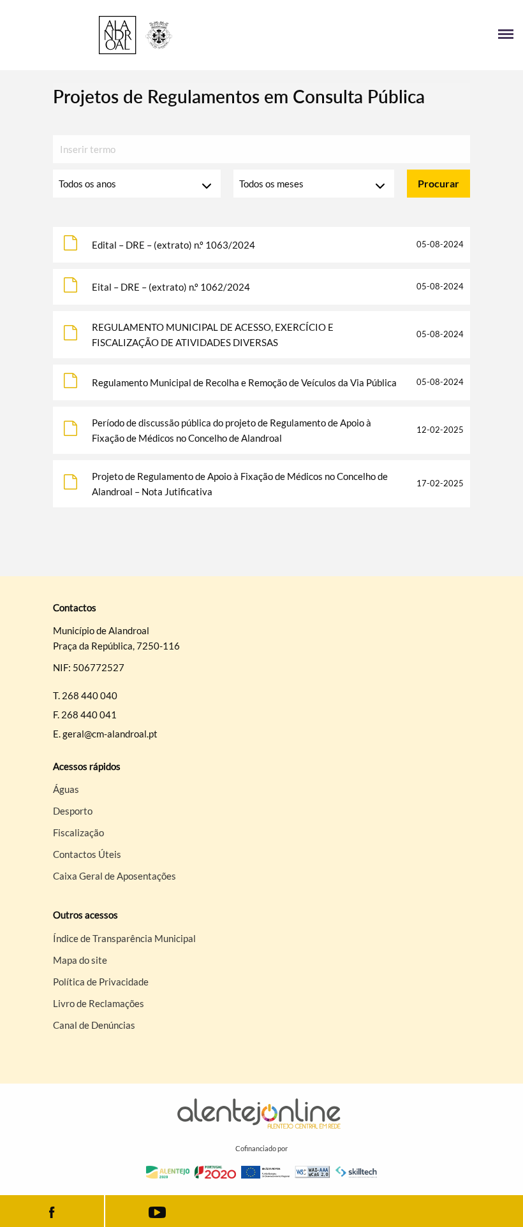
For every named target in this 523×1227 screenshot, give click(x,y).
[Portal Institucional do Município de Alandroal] (136, 35)
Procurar (438, 183)
